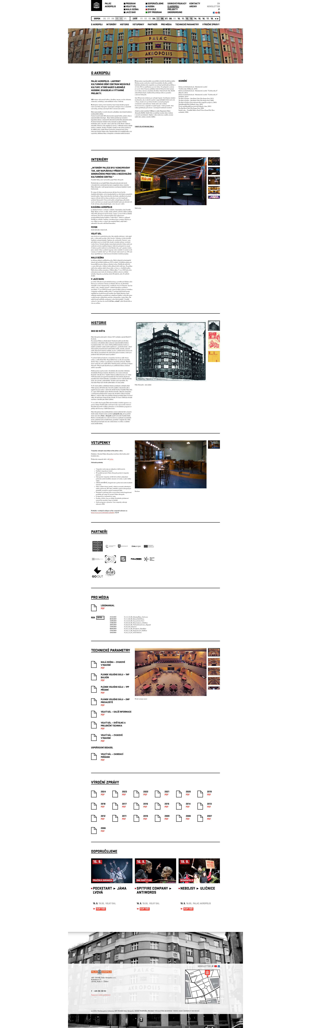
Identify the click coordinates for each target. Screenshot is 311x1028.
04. (154, 19)
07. (166, 19)
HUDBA (151, 6)
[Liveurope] (136, 547)
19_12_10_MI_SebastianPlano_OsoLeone (136, 617)
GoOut (111, 459)
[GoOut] (97, 577)
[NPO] (149, 561)
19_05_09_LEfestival (130, 626)
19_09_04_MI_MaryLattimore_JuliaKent (135, 623)
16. (203, 19)
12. (187, 19)
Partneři (152, 24)
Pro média (166, 24)
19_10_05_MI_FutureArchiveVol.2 (134, 621)
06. (162, 19)
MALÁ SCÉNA (132, 9)
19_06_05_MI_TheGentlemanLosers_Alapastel (137, 624)
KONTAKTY (194, 3)
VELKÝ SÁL (131, 6)
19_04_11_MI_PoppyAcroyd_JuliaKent (135, 630)
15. (199, 19)
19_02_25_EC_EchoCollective (133, 632)
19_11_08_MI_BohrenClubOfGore (134, 619)
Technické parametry (187, 24)
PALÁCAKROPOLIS (110, 5)
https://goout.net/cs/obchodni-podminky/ (103, 512)
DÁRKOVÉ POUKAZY (177, 3)
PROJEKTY (173, 9)
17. (208, 19)
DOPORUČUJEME (155, 3)
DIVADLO (152, 9)
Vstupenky (138, 24)
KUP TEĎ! (101, 909)
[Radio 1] (123, 564)
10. (179, 19)
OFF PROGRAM (155, 12)
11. (183, 19)
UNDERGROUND (175, 12)
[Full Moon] (136, 559)
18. (212, 19)
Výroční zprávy (210, 24)
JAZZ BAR (131, 12)
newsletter (213, 6)
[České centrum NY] (97, 559)
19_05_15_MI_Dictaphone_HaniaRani (135, 628)
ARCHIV (193, 6)
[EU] (149, 547)
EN (218, 3)
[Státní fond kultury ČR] (123, 547)
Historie (124, 24)
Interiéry (111, 24)
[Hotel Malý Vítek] (110, 576)
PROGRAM (131, 3)
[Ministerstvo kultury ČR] (110, 551)
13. (191, 19)
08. (170, 19)
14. (195, 19)
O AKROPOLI (173, 6)
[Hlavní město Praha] (97, 551)
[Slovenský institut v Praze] (110, 562)
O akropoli (97, 24)
